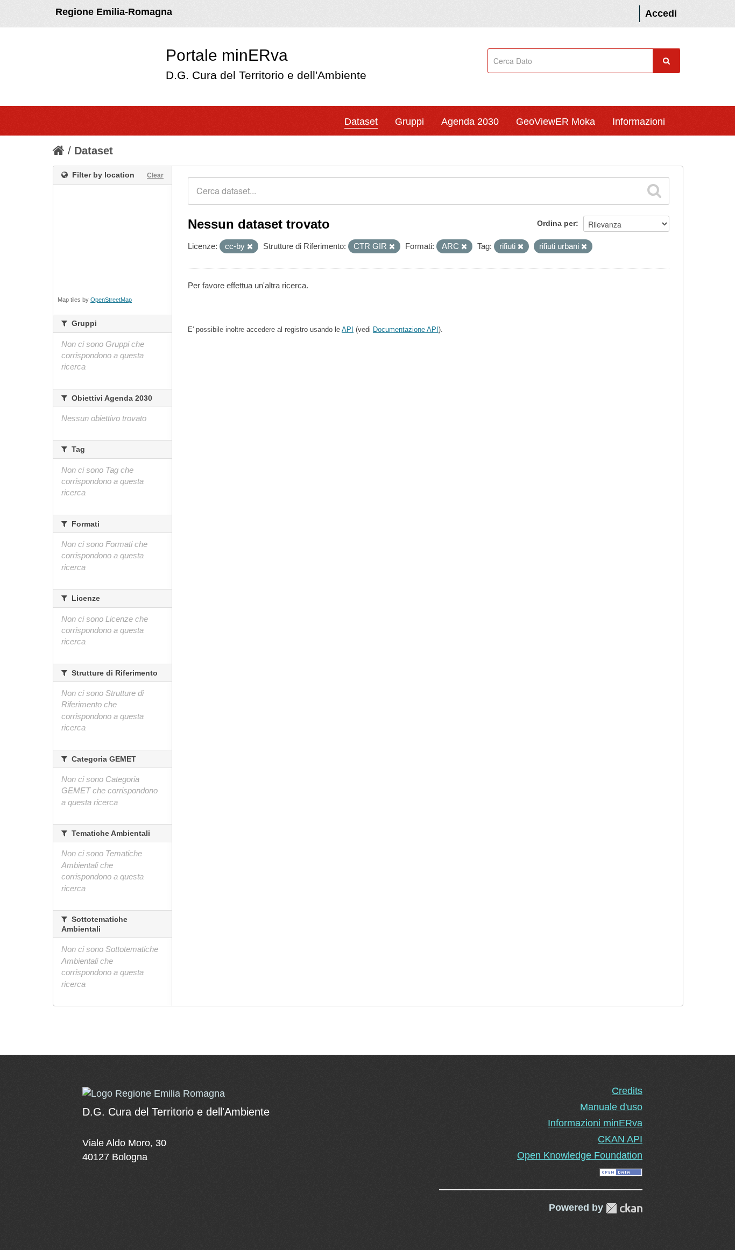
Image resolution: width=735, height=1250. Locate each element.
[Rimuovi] (250, 247)
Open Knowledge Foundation (579, 1155)
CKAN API (620, 1139)
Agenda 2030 (470, 121)
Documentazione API (406, 329)
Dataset (361, 121)
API (348, 329)
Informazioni (638, 121)
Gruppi (409, 121)
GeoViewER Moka (555, 121)
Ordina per (556, 223)
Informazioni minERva (595, 1123)
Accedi (661, 13)
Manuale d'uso (611, 1107)
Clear (155, 175)
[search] (654, 191)
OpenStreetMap (111, 299)
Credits (627, 1090)
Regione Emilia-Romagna (113, 11)
